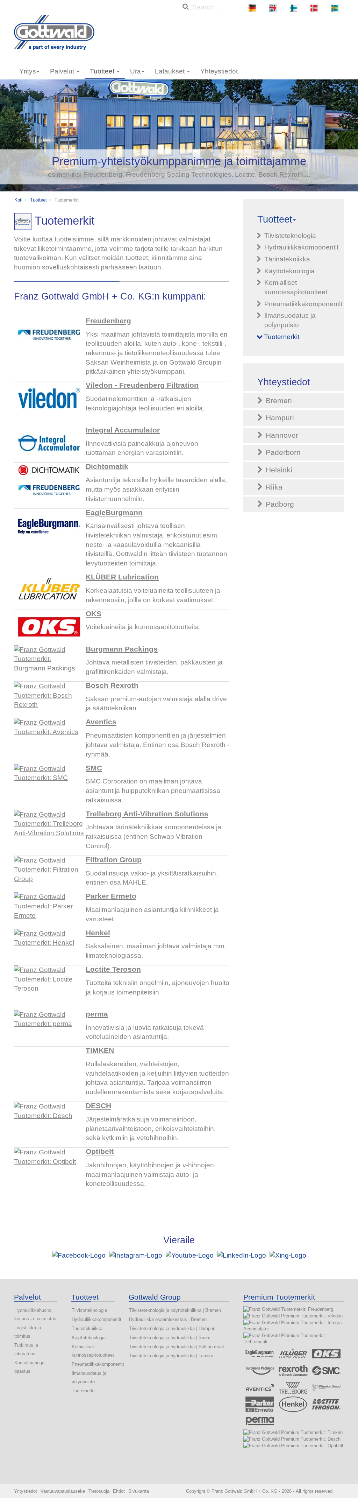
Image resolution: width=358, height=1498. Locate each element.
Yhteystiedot (219, 71)
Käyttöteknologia (89, 1337)
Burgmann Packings (122, 649)
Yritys (27, 71)
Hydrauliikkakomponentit (93, 1319)
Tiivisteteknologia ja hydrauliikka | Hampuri (172, 1328)
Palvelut (63, 71)
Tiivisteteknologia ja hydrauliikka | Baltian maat (176, 1346)
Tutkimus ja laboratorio (26, 1349)
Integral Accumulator (123, 430)
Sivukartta (138, 1491)
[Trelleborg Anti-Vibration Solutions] (49, 827)
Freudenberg (108, 321)
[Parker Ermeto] (49, 909)
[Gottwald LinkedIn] (241, 1255)
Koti (18, 200)
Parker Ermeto (111, 896)
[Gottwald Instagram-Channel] (135, 1255)
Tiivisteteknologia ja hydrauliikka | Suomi (170, 1337)
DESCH (98, 1106)
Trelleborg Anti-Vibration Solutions (147, 814)
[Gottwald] (54, 32)
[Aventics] (49, 735)
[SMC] (49, 781)
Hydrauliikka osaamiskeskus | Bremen (168, 1319)
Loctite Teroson (113, 969)
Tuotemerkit (84, 1390)
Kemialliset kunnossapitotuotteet (93, 1351)
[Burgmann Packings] (49, 662)
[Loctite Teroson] (49, 982)
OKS (93, 614)
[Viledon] (49, 398)
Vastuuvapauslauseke (63, 1491)
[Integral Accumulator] (49, 443)
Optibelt (100, 1151)
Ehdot (119, 1491)
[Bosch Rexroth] (49, 699)
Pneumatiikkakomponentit (93, 1364)
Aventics (101, 722)
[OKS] (49, 627)
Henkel (98, 933)
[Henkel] (49, 946)
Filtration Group (114, 860)
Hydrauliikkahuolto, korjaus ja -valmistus (35, 1314)
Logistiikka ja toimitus (27, 1332)
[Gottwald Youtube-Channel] (190, 1255)
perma (97, 1014)
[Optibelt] (49, 1165)
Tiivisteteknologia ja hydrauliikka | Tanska (171, 1355)
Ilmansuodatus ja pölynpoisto (89, 1377)
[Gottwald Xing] (288, 1255)
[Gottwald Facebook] (79, 1255)
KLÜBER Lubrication (122, 577)
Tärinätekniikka (87, 1328)
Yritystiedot (25, 1491)
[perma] (49, 1027)
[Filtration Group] (49, 873)
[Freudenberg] (49, 334)
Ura (135, 71)
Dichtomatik (107, 466)
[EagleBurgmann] (49, 526)
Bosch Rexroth (112, 685)
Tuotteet (103, 71)
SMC (94, 768)
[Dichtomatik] (49, 480)
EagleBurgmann (114, 512)
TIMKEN (100, 1050)
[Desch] (49, 1119)
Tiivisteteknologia (89, 1310)
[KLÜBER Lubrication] (49, 590)
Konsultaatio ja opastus (29, 1367)
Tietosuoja (98, 1491)
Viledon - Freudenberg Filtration (142, 385)
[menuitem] (252, 8)
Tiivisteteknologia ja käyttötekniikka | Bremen (175, 1310)
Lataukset (170, 71)
